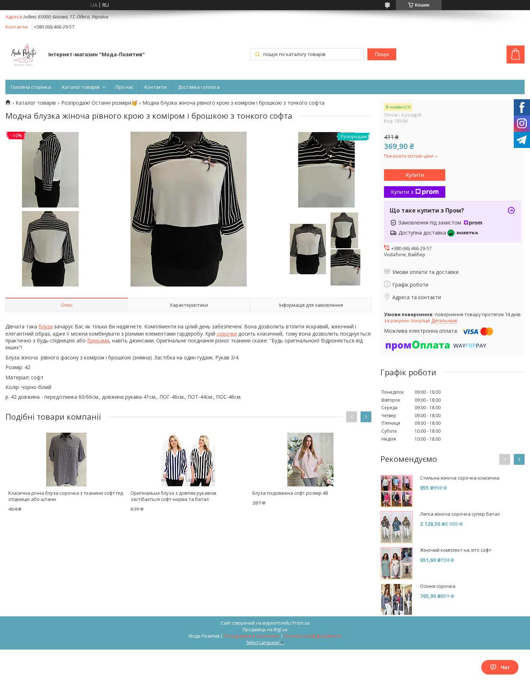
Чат (505, 667)
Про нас (124, 87)
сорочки (227, 333)
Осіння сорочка (437, 586)
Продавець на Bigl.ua (265, 629)
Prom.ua (301, 623)
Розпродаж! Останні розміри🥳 (99, 103)
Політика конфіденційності (312, 636)
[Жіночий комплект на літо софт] (396, 563)
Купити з (402, 191)
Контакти (156, 87)
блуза (46, 326)
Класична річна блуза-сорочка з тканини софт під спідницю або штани (65, 496)
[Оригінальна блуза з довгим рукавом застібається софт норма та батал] (189, 459)
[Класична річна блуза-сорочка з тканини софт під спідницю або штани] (66, 459)
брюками (98, 340)
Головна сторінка (31, 87)
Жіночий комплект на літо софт (455, 550)
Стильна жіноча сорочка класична (459, 478)
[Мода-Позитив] (23, 55)
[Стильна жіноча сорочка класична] (396, 491)
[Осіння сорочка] (396, 599)
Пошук (382, 54)
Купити (415, 174)
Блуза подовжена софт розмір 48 (290, 493)
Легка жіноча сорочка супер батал (460, 514)
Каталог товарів (81, 87)
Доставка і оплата (199, 87)
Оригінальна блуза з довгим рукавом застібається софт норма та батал (173, 496)
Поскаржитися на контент (251, 636)
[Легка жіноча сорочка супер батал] (396, 527)
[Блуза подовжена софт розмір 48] (310, 459)
